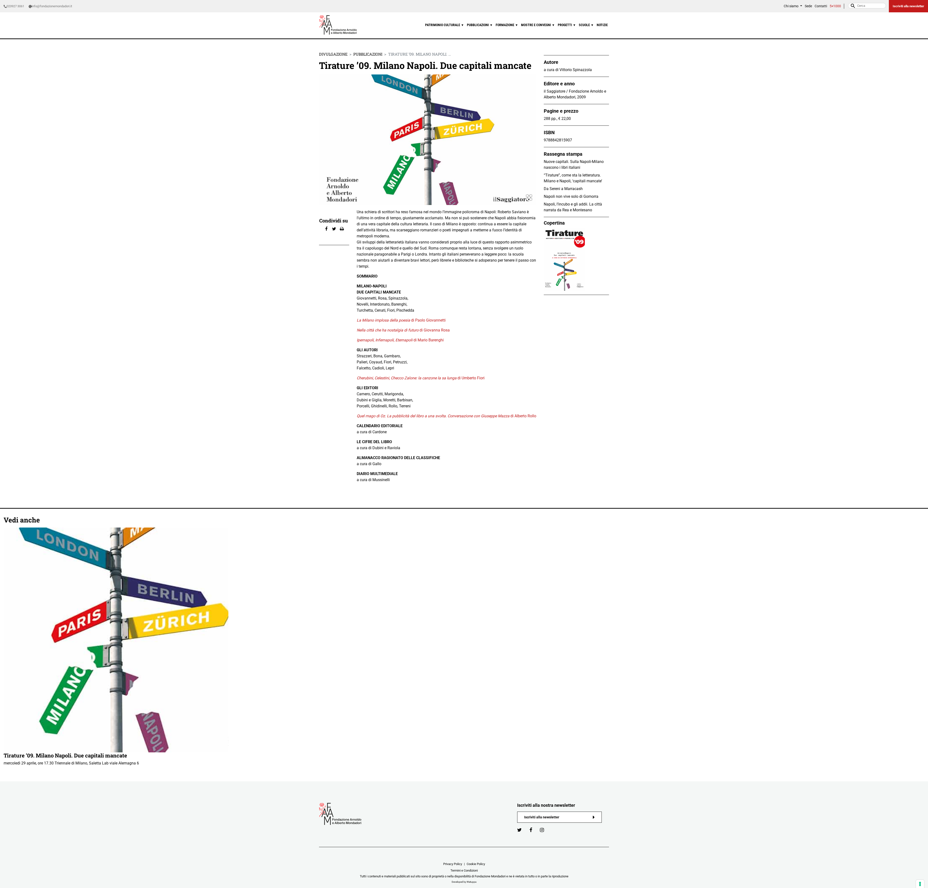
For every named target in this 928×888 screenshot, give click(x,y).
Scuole (586, 25)
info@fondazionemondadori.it (52, 6)
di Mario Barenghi (400, 340)
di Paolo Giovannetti (401, 320)
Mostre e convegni (538, 25)
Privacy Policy (452, 864)
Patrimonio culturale (444, 25)
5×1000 (835, 6)
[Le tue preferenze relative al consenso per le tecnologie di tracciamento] (920, 884)
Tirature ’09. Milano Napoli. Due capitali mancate (65, 755)
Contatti (821, 6)
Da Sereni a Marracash (563, 188)
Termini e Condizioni (464, 870)
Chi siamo (791, 6)
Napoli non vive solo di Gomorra (571, 196)
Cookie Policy (476, 864)
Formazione (507, 25)
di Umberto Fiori (421, 378)
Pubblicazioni (480, 25)
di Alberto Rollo (446, 416)
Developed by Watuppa (464, 882)
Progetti (567, 25)
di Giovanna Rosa (403, 330)
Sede (808, 6)
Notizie (602, 25)
